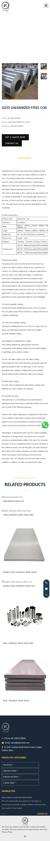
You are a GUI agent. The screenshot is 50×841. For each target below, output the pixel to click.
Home (16, 37)
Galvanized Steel (10, 777)
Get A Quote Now (15, 137)
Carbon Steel (9, 783)
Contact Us (11, 143)
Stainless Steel (10, 771)
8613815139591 (17, 126)
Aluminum (7, 765)
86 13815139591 (14, 118)
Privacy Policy (7, 832)
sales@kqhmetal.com (18, 122)
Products (28, 37)
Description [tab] (25, 158)
